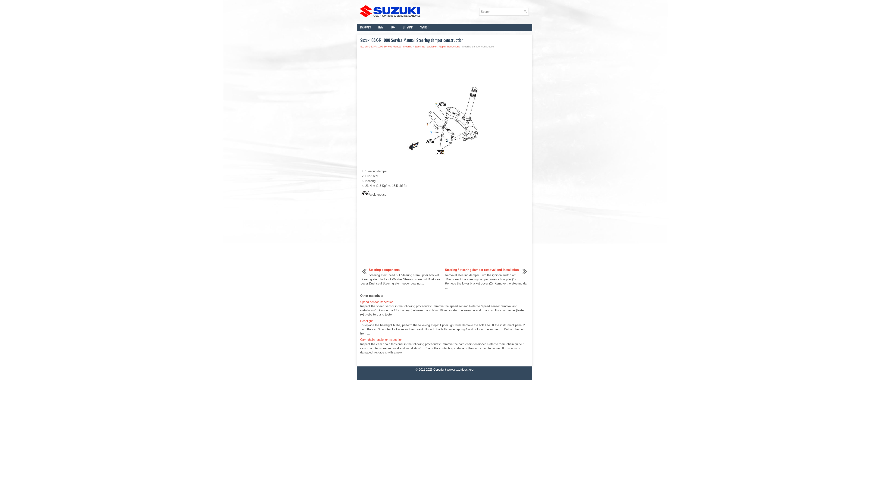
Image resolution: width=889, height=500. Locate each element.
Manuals (365, 27)
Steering (407, 46)
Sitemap (408, 27)
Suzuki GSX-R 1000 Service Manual (380, 46)
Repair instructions (449, 46)
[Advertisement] (444, 67)
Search (424, 27)
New (380, 27)
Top (393, 27)
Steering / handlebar (425, 46)
